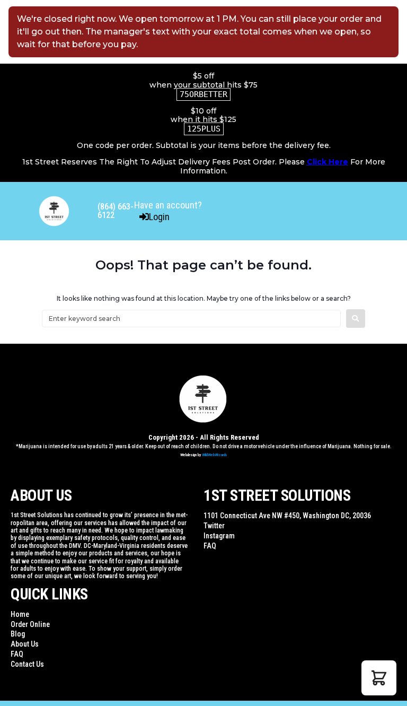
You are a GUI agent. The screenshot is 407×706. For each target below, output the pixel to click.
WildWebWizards (214, 454)
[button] (378, 677)
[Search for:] (191, 318)
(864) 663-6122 (116, 211)
